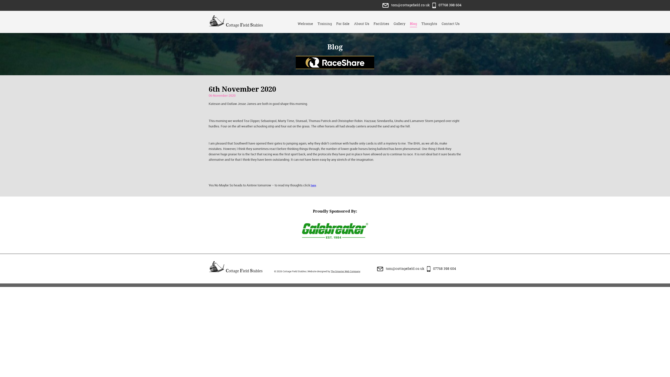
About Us (361, 23)
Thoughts (429, 23)
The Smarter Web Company (345, 271)
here (313, 185)
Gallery (399, 23)
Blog (413, 23)
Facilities (381, 23)
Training (325, 23)
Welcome (305, 23)
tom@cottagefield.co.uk (410, 5)
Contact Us (451, 23)
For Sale (342, 23)
